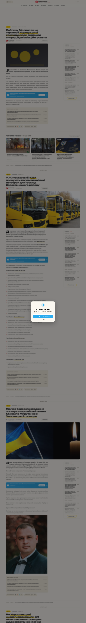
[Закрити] (53, 303)
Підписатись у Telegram (44, 316)
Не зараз (43, 319)
